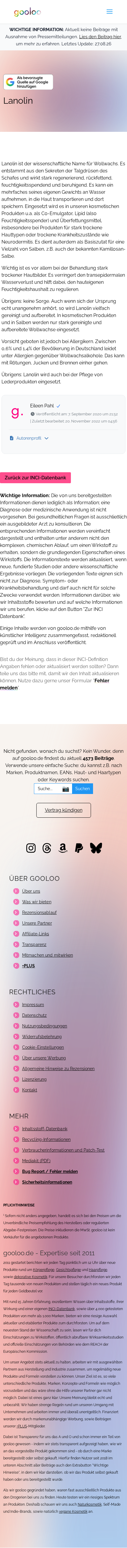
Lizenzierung (34, 1079)
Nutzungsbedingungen (44, 1026)
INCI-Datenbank (61, 1309)
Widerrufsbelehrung (42, 1036)
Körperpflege (43, 1270)
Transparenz (34, 944)
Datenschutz (34, 1015)
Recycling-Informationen (46, 1139)
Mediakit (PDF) (36, 1160)
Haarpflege (98, 1270)
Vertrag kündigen (63, 810)
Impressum (33, 1004)
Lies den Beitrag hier (100, 36)
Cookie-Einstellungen (43, 1047)
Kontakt (29, 1090)
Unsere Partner (37, 923)
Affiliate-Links (35, 933)
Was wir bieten (36, 901)
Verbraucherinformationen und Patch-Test (63, 1150)
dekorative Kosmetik (30, 1277)
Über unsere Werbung (44, 1058)
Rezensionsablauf (39, 912)
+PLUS (22, 1426)
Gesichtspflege (68, 1270)
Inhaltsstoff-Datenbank (44, 1128)
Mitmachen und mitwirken (47, 955)
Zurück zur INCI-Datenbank (35, 478)
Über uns (31, 891)
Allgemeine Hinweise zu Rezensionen (58, 1068)
